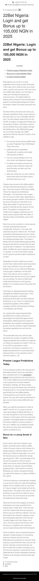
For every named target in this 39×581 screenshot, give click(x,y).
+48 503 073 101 (20, 2)
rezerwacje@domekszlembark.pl (20, 5)
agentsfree (8, 564)
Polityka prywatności (19, 578)
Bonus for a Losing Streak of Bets (19, 73)
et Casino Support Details (16, 76)
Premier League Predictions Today (19, 70)
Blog (6, 566)
